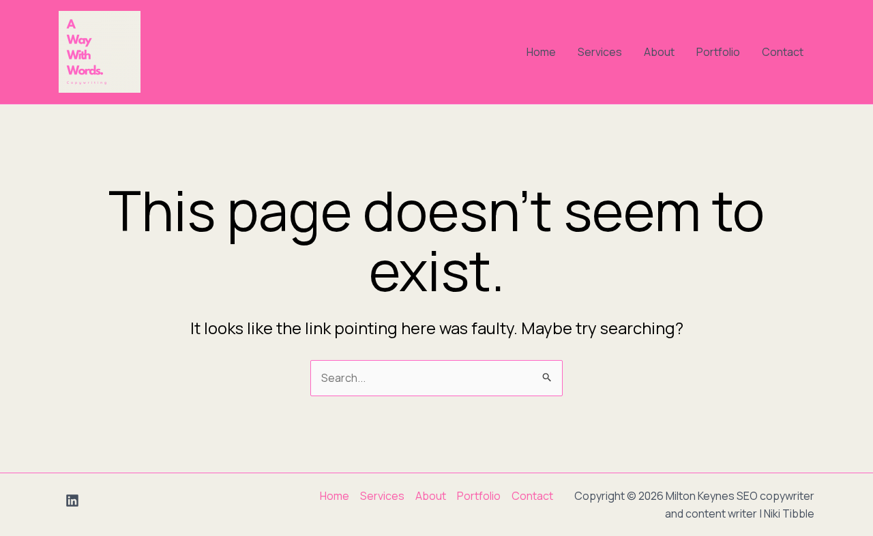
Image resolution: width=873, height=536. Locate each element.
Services (600, 51)
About (659, 51)
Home (541, 51)
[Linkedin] (72, 500)
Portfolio (718, 51)
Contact (782, 51)
